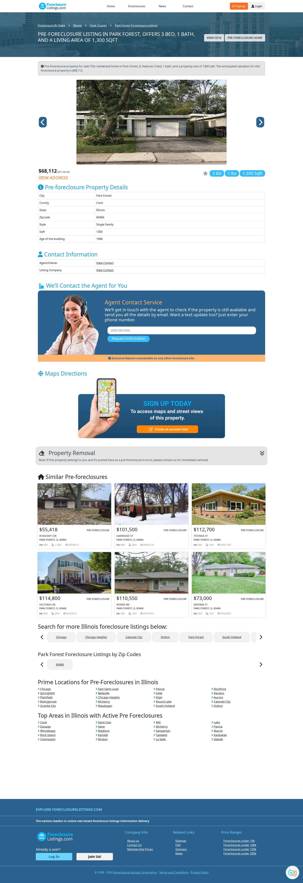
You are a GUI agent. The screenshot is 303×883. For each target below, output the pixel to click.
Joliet (159, 693)
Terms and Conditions (173, 872)
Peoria (160, 689)
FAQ (178, 845)
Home (111, 6)
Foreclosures (136, 6)
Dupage (45, 727)
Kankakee (220, 735)
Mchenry (104, 702)
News (162, 6)
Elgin (159, 697)
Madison (104, 731)
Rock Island (47, 735)
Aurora (218, 697)
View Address (53, 178)
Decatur (219, 693)
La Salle (161, 739)
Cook (43, 722)
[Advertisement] (151, 766)
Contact (188, 6)
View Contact (105, 263)
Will (158, 722)
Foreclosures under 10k (239, 841)
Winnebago (47, 731)
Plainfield (46, 697)
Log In (54, 856)
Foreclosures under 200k (239, 853)
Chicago (61, 637)
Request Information (128, 338)
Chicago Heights (96, 637)
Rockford (220, 689)
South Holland (231, 637)
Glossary (181, 849)
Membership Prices (140, 849)
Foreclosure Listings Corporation (135, 872)
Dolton (165, 637)
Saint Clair (104, 722)
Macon (218, 731)
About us (133, 841)
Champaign (47, 739)
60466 (60, 664)
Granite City (48, 706)
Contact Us (134, 845)
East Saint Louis (108, 689)
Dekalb (218, 739)
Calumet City (134, 637)
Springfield (47, 693)
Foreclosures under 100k (239, 845)
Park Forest (196, 637)
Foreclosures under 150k (239, 849)
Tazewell (161, 735)
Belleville (103, 693)
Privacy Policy (199, 872)
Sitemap (180, 841)
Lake (217, 722)
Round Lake (163, 702)
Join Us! (94, 856)
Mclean (103, 739)
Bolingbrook (48, 702)
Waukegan (105, 706)
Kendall (103, 735)
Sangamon (163, 731)
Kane (101, 727)
